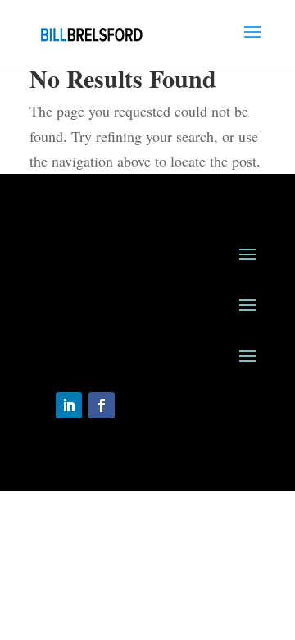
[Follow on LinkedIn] (69, 405)
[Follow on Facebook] (101, 405)
